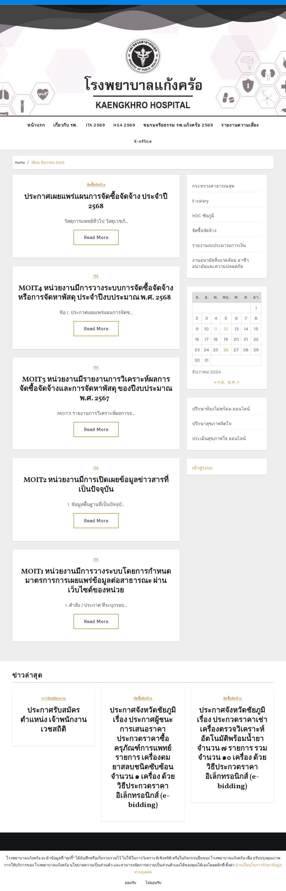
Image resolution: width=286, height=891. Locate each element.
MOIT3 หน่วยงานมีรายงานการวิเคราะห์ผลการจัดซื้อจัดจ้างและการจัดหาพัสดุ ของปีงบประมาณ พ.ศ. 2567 (96, 389)
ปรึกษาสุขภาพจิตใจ (211, 423)
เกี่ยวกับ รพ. (65, 125)
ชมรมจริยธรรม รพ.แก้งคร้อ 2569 (178, 125)
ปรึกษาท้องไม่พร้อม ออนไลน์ (221, 408)
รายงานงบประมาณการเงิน (219, 245)
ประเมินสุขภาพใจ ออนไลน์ (219, 438)
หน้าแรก (36, 125)
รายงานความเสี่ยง (240, 125)
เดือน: (48, 162)
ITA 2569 (95, 125)
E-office (143, 141)
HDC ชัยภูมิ (203, 215)
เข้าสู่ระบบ (202, 468)
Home (20, 162)
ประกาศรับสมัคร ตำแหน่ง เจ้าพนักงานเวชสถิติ (53, 720)
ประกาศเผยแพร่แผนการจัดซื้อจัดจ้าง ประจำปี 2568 (96, 201)
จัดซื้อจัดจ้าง (96, 185)
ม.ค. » (233, 382)
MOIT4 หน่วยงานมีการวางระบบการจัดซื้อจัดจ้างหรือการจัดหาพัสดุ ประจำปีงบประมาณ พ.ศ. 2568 (96, 293)
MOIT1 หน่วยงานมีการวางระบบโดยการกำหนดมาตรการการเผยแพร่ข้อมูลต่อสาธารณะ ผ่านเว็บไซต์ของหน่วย (96, 581)
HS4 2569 (124, 125)
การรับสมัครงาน (53, 698)
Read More (96, 237)
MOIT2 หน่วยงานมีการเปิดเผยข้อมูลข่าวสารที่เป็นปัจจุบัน (96, 485)
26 (225, 349)
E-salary (200, 201)
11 (215, 328)
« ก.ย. (219, 382)
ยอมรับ (130, 883)
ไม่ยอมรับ (153, 883)
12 (226, 328)
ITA (96, 276)
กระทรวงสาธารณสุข (213, 186)
